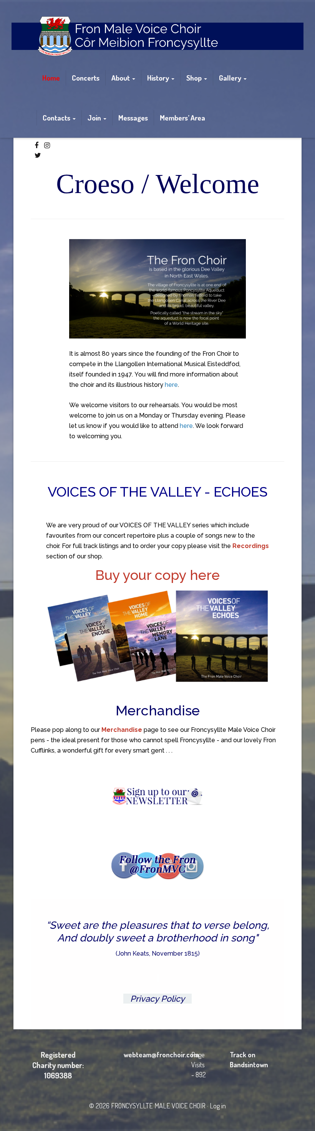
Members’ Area (182, 117)
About (121, 78)
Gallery (231, 78)
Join (95, 117)
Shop (194, 78)
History (159, 78)
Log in (218, 1105)
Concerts (85, 78)
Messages (133, 117)
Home (51, 78)
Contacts (57, 117)
